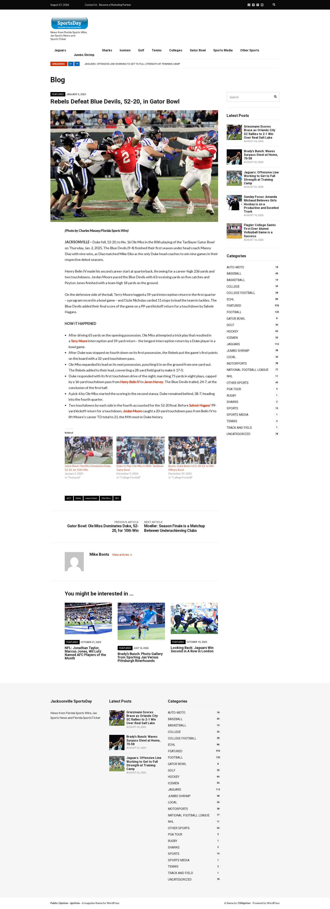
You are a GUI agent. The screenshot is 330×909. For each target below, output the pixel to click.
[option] (182, 64)
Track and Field (239, 427)
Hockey (232, 331)
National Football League (247, 370)
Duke (78, 498)
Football (234, 312)
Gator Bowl (198, 50)
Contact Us (91, 4)
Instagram (257, 4)
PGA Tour (234, 389)
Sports (232, 408)
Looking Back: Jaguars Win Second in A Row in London (192, 649)
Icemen (125, 50)
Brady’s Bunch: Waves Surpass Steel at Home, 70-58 (261, 154)
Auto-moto (235, 267)
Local (231, 357)
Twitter (253, 4)
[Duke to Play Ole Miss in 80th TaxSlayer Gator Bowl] (140, 450)
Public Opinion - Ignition (65, 903)
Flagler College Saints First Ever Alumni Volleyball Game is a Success (260, 230)
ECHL (230, 299)
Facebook (248, 4)
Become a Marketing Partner (115, 4)
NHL (230, 376)
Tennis (157, 50)
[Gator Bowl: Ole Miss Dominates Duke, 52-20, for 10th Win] (89, 450)
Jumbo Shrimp (84, 55)
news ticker (91, 498)
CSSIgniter (244, 903)
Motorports (237, 363)
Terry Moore (79, 341)
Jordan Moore (132, 411)
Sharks (107, 50)
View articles (121, 554)
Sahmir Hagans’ (200, 405)
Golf (141, 50)
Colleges (175, 50)
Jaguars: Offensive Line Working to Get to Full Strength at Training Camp (132, 63)
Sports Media (223, 50)
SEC (117, 498)
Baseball (234, 273)
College (233, 286)
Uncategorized (238, 434)
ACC (69, 498)
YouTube (262, 4)
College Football (241, 293)
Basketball (236, 280)
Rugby (231, 395)
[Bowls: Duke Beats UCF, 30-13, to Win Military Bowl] (192, 450)
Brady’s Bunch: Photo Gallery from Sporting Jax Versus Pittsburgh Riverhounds (140, 657)
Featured (58, 94)
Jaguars (60, 50)
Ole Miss (106, 498)
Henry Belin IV (130, 382)
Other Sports (249, 50)
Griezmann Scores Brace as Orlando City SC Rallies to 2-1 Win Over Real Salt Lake (259, 132)
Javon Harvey (153, 382)
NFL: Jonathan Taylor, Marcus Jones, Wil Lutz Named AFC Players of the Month (85, 653)
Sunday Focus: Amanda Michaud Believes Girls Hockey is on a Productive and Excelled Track (261, 204)
